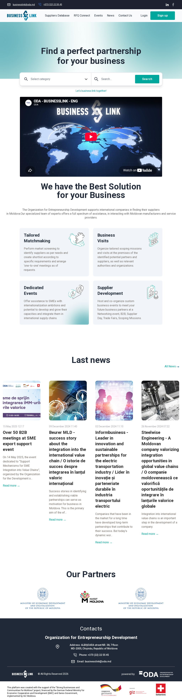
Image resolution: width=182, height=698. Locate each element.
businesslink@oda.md (98, 661)
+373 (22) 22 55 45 (98, 654)
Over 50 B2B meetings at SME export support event (19, 441)
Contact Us (125, 15)
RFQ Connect (82, 15)
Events (98, 15)
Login (144, 15)
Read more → (11, 485)
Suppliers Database (57, 15)
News (110, 15)
